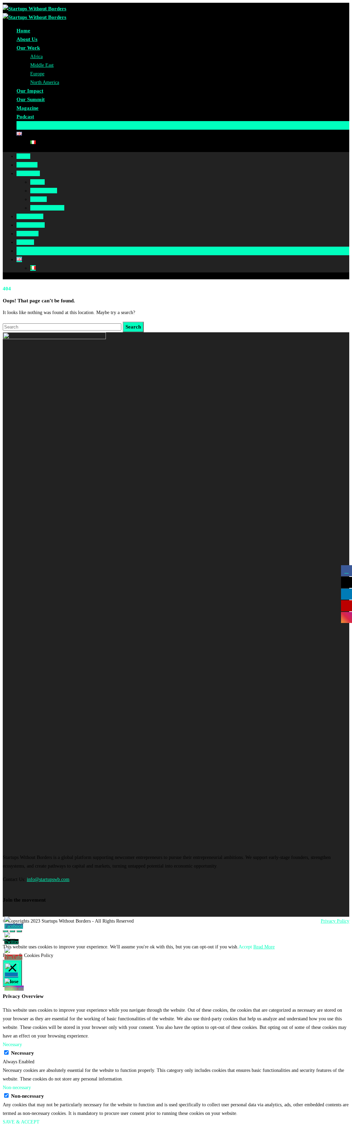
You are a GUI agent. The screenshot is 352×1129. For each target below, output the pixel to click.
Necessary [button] (12, 1044)
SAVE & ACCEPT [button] (21, 1122)
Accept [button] (245, 946)
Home (23, 30)
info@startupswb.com (48, 879)
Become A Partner (37, 125)
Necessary (22, 1053)
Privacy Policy (335, 921)
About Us (26, 39)
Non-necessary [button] (17, 1087)
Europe (37, 73)
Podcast (25, 116)
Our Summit (30, 99)
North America (44, 82)
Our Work (28, 48)
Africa (36, 56)
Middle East (42, 65)
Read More (264, 946)
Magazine (27, 108)
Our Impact (29, 91)
